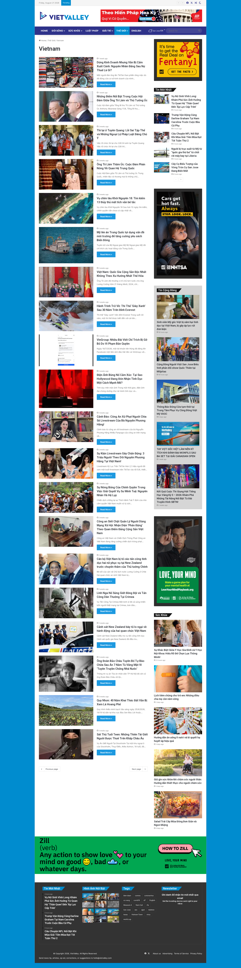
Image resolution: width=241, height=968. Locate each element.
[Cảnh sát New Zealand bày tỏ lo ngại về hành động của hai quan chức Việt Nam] (66, 637)
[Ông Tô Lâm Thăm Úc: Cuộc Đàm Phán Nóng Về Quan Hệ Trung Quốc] (66, 174)
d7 (145, 900)
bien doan (127, 895)
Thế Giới (121, 30)
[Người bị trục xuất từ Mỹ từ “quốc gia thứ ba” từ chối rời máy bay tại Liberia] (161, 152)
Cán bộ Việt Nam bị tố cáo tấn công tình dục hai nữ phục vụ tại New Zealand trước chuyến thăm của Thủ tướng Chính (122, 562)
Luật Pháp (92, 30)
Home (44, 30)
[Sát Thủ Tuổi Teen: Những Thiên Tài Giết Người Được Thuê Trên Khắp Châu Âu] (66, 744)
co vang (126, 900)
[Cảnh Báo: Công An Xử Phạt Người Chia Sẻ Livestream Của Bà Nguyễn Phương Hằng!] (66, 426)
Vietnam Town (137, 914)
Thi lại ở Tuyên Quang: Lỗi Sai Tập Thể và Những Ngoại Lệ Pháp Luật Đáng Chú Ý (122, 134)
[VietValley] (65, 15)
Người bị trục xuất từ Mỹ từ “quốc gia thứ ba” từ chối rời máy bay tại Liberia (186, 152)
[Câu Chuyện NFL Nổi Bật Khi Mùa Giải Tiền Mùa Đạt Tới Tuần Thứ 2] (161, 137)
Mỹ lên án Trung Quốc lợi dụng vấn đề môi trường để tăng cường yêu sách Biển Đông (120, 236)
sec (136, 910)
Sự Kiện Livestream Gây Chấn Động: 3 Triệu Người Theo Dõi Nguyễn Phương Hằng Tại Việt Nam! (121, 457)
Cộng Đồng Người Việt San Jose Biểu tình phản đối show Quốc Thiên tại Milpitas (178, 368)
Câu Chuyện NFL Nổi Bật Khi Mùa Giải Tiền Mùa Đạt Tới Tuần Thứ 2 (186, 137)
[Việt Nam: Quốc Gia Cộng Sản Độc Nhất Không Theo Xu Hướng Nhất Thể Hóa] (66, 282)
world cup (127, 919)
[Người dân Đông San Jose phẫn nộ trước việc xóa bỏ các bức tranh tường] (113, 912)
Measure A (127, 905)
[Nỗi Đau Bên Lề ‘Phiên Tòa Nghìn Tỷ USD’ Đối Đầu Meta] (88, 904)
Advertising (166, 953)
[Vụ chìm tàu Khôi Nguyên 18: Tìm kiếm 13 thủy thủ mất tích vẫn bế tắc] (66, 208)
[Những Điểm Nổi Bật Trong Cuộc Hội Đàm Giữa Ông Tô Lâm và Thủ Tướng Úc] (66, 106)
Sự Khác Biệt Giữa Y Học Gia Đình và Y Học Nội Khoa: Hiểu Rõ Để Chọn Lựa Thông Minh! (178, 653)
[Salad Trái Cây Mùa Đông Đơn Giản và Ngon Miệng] (178, 804)
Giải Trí (106, 30)
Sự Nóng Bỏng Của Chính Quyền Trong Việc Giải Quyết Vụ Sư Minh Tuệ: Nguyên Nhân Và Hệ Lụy (122, 491)
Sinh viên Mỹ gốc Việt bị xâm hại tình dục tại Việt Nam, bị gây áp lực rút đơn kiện (177, 326)
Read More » (106, 84)
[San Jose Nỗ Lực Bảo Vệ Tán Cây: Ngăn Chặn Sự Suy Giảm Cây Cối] (100, 912)
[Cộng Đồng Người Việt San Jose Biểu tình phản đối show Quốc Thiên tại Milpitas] (178, 349)
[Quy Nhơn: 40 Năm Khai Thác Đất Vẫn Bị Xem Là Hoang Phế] (66, 710)
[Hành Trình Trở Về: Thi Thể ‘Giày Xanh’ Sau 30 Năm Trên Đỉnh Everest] (66, 316)
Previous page (52, 769)
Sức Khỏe (74, 30)
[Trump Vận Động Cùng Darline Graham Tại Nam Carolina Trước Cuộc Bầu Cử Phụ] (161, 118)
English (136, 30)
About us (156, 953)
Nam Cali (139, 905)
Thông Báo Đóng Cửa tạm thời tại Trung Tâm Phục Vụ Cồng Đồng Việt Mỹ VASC (177, 410)
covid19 (137, 900)
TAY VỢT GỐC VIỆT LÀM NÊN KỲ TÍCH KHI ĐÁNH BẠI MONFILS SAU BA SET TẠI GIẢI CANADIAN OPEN (176, 452)
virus (148, 914)
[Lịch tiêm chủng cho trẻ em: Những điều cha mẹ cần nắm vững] (178, 678)
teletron (151, 910)
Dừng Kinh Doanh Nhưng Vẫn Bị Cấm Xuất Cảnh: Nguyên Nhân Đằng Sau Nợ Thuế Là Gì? (121, 66)
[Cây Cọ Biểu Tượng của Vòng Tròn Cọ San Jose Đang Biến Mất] (161, 167)
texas (125, 914)
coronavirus (149, 895)
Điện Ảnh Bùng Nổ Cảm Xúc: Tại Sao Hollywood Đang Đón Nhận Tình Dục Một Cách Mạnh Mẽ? (119, 378)
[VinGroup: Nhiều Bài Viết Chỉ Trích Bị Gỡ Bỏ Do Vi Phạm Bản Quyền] (66, 350)
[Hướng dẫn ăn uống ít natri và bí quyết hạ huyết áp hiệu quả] (178, 720)
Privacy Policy (195, 953)
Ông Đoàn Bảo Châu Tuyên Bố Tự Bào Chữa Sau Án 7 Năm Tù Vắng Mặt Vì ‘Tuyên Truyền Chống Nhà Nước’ (120, 664)
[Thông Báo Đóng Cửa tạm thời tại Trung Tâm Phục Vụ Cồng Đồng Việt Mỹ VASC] (178, 392)
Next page (136, 769)
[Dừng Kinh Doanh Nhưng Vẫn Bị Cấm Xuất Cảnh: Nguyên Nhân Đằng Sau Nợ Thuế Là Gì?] (66, 72)
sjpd (142, 910)
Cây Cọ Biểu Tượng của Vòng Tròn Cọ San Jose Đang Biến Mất (99, 3)
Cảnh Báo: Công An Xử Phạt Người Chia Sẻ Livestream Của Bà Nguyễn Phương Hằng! (121, 420)
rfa (148, 905)
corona (137, 895)
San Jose (127, 910)
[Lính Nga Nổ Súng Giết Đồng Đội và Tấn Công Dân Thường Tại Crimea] (66, 603)
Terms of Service (181, 953)
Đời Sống (57, 30)
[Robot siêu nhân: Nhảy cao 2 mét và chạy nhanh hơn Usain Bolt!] (100, 919)
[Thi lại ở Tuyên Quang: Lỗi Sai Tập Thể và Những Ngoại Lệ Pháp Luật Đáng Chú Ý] (66, 140)
